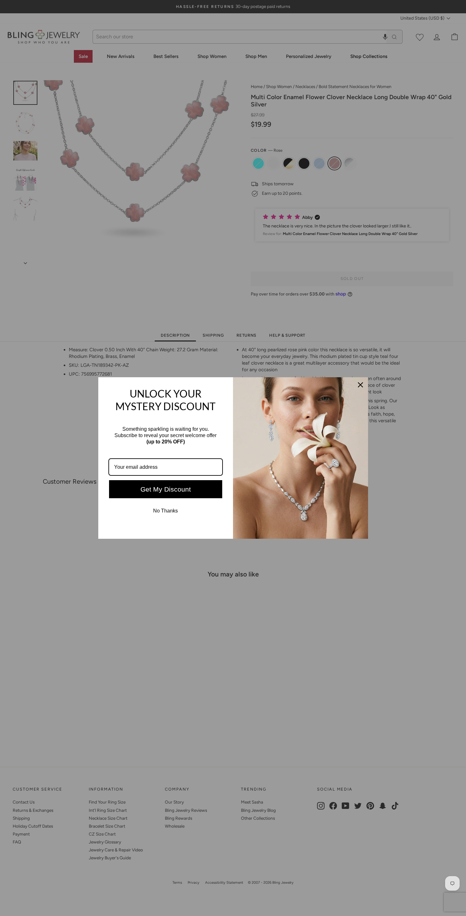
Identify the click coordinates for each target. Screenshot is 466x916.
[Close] (360, 384)
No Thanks (165, 510)
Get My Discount (165, 489)
